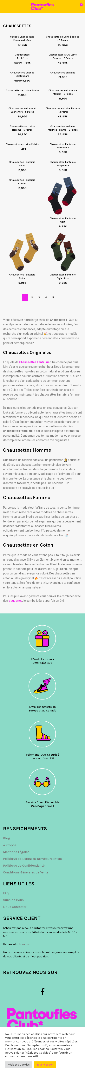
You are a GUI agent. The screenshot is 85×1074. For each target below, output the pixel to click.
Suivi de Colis (13, 900)
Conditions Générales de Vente (25, 872)
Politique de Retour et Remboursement (32, 859)
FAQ (6, 893)
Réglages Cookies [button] (19, 1064)
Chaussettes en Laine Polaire (22, 144)
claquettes (15, 600)
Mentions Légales (16, 852)
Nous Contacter (14, 907)
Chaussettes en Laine (62, 72)
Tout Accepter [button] (45, 1064)
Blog (6, 838)
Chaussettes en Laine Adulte (22, 90)
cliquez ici (24, 944)
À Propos (9, 845)
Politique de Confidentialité (24, 865)
